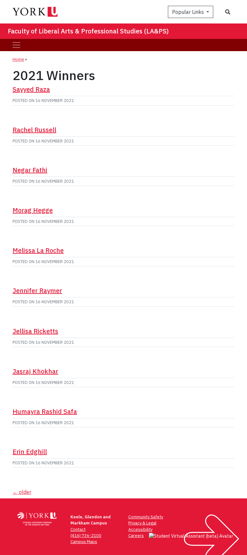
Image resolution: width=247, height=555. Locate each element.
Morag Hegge (33, 210)
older (22, 492)
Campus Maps (83, 541)
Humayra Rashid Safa (45, 411)
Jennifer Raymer (37, 290)
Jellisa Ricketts (35, 331)
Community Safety (145, 517)
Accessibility (140, 529)
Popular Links (188, 12)
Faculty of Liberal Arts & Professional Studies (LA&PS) (88, 31)
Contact (78, 529)
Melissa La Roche (38, 250)
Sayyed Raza (31, 89)
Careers (136, 535)
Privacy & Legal (142, 523)
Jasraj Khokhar (35, 371)
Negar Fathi (30, 170)
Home (18, 59)
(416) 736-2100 (85, 535)
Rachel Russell (34, 129)
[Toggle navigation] (16, 45)
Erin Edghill (30, 451)
